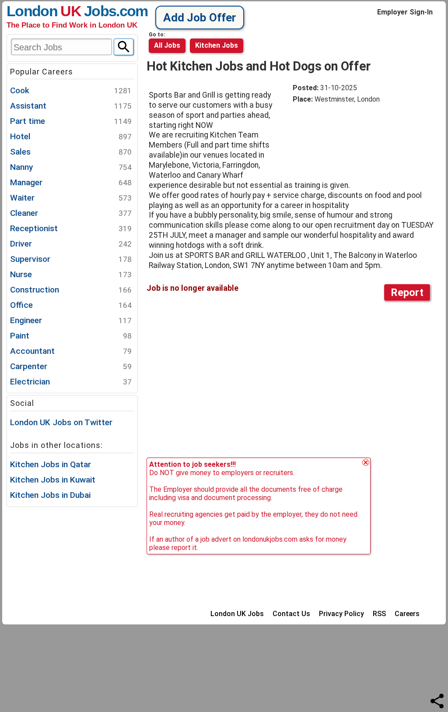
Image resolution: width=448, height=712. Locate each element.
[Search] (123, 47)
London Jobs (61, 11)
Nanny (71, 167)
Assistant (71, 106)
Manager (71, 182)
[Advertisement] (363, 138)
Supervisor (71, 259)
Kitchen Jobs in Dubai (50, 495)
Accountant (71, 351)
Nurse (71, 274)
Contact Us (291, 614)
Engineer (71, 320)
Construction (71, 290)
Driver (71, 244)
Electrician (71, 382)
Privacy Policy (341, 614)
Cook (71, 90)
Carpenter (71, 366)
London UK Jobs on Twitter (61, 422)
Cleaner (71, 213)
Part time (71, 121)
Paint (71, 336)
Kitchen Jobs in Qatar (50, 464)
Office (71, 305)
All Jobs (167, 45)
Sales (71, 152)
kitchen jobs (216, 45)
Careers (407, 614)
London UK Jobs (237, 614)
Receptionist (71, 228)
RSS (379, 614)
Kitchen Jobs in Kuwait (52, 480)
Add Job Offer (199, 17)
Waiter (71, 198)
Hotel (71, 136)
